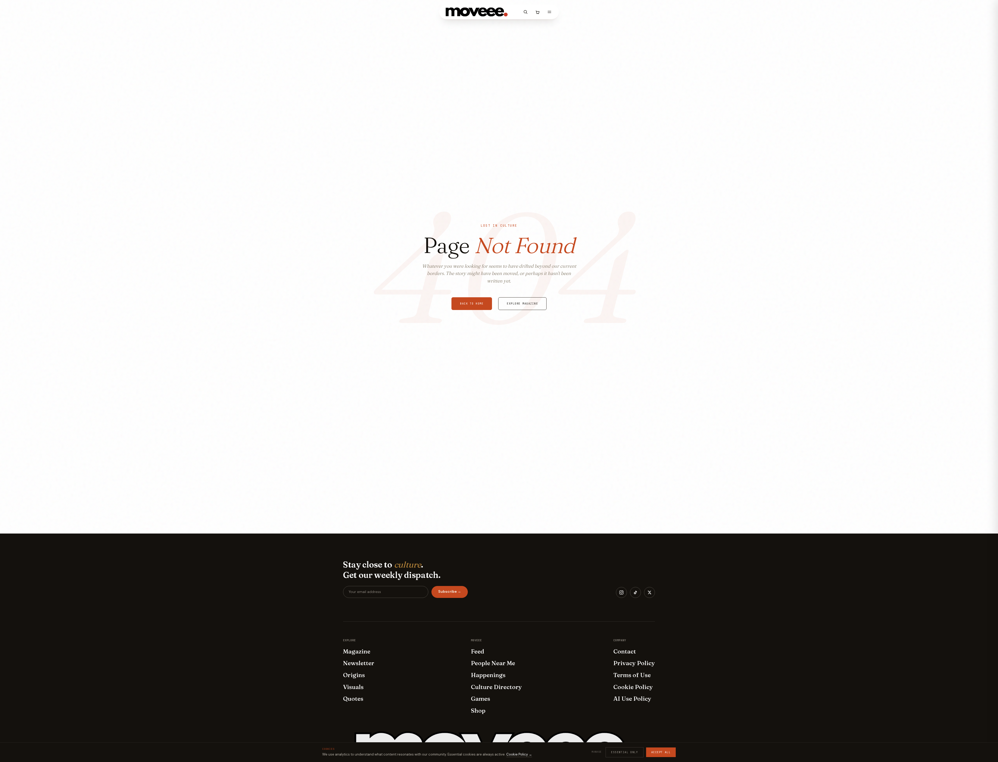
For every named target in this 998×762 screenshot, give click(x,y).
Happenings (488, 675)
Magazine (356, 651)
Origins (354, 675)
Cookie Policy (633, 687)
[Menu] (549, 12)
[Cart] (537, 12)
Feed (477, 651)
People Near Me (493, 663)
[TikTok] (635, 592)
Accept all (661, 752)
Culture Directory (496, 687)
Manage (596, 751)
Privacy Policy (634, 663)
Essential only (624, 752)
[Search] (525, 12)
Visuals (353, 687)
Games (480, 698)
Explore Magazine (522, 303)
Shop (478, 710)
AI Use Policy (632, 698)
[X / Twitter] (649, 592)
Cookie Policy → (519, 754)
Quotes (353, 698)
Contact (624, 651)
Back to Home (471, 303)
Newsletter (358, 663)
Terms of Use (632, 675)
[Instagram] (621, 592)
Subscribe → (449, 591)
